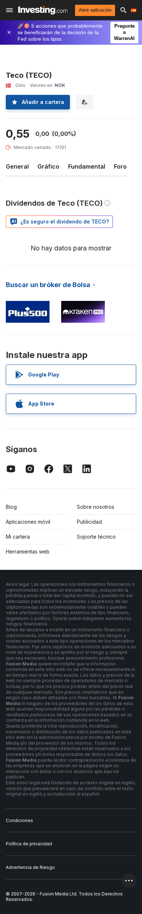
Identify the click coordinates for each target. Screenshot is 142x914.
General (17, 166)
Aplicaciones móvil (28, 522)
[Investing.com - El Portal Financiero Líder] (42, 10)
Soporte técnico (96, 536)
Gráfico (48, 166)
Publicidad (89, 522)
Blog (11, 507)
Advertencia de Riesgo (30, 867)
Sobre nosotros (95, 507)
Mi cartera (18, 536)
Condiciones (19, 820)
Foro (120, 166)
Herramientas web (28, 551)
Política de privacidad (29, 843)
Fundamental (86, 166)
